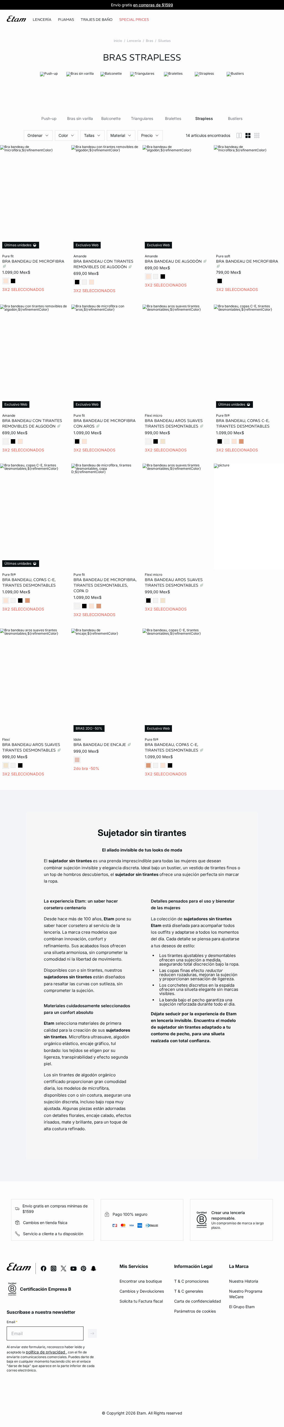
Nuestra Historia (243, 1281)
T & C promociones (191, 1281)
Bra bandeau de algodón (174, 261)
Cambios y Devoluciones (142, 1291)
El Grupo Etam (242, 1306)
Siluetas (164, 41)
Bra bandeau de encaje (100, 744)
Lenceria (134, 41)
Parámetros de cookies (195, 1311)
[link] (134, 20)
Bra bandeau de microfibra (33, 261)
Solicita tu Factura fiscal (141, 1301)
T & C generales (188, 1291)
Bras (149, 41)
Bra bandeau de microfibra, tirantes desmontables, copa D (104, 585)
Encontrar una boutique (141, 1281)
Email (12, 1322)
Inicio (118, 41)
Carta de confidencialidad (197, 1301)
